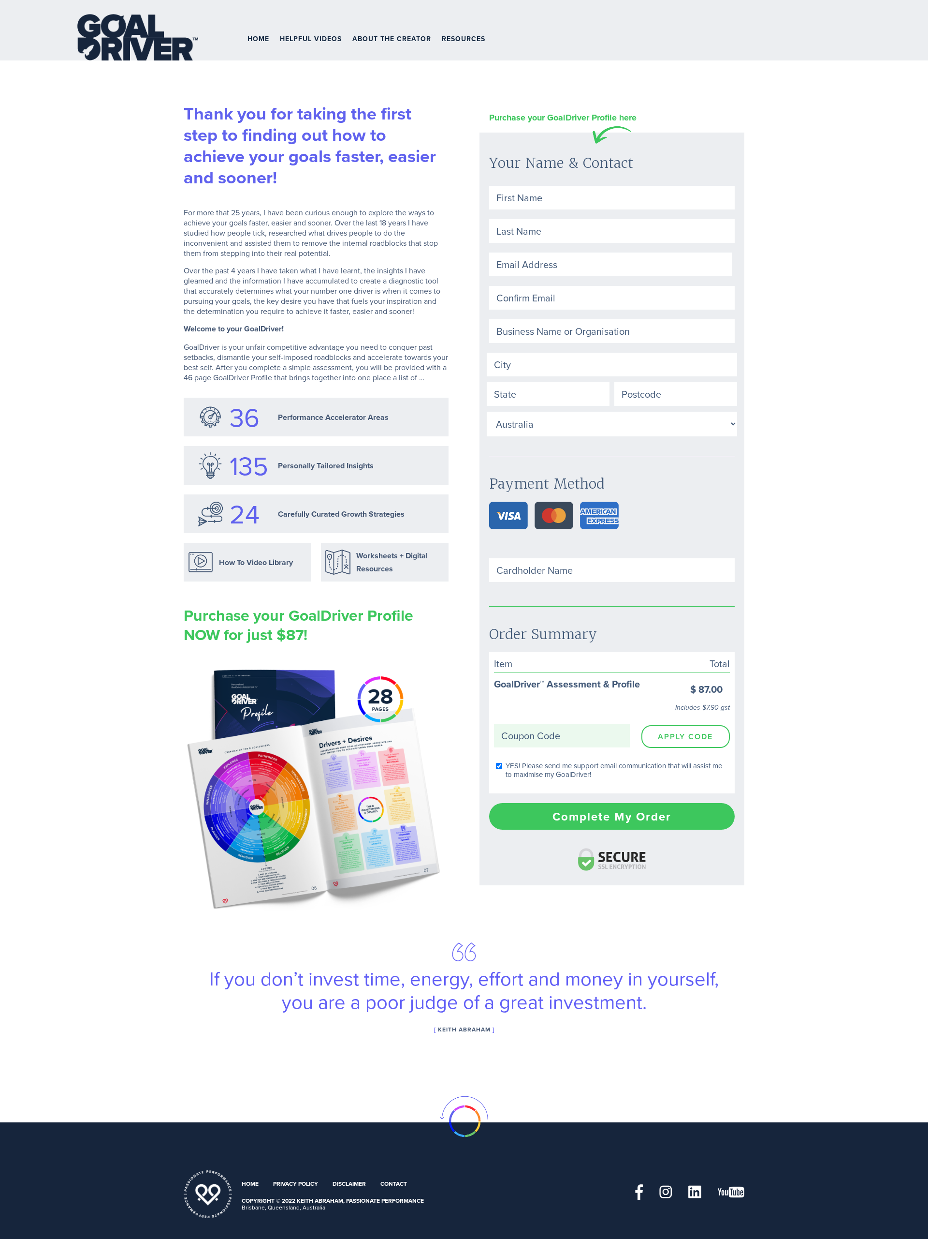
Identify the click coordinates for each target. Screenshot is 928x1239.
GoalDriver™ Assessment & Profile (548, 603)
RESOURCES (463, 39)
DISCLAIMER (349, 1183)
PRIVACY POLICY (295, 1183)
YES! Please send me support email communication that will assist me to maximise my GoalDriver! (614, 770)
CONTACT (393, 1183)
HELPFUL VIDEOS (311, 39)
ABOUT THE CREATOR (391, 39)
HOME (258, 39)
